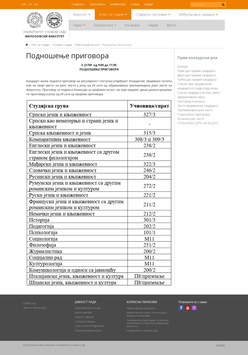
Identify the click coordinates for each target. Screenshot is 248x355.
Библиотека (103, 25)
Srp (30, 4)
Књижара (132, 25)
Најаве (153, 25)
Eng (36, 4)
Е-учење (135, 4)
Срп (24, 4)
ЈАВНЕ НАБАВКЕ (83, 312)
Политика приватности (88, 330)
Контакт (220, 345)
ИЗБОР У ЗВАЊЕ (84, 317)
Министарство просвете (141, 308)
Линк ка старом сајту (34, 307)
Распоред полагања (191, 101)
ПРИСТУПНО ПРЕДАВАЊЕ (89, 326)
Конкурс (182, 66)
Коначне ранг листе (190, 119)
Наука (77, 25)
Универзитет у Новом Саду (44, 32)
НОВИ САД (29, 303)
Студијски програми (151, 14)
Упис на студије (111, 14)
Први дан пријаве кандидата (196, 71)
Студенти (77, 4)
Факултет (80, 14)
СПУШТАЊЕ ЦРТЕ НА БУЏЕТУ (197, 123)
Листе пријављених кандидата (197, 106)
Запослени (96, 4)
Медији (149, 4)
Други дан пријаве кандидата (196, 75)
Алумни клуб (118, 4)
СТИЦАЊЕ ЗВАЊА (85, 321)
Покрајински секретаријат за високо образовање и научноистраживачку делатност (148, 323)
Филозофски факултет (44, 36)
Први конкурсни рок (87, 44)
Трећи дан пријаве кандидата (196, 80)
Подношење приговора (193, 114)
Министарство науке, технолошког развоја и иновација (147, 314)
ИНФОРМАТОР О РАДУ (88, 308)
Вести (171, 25)
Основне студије (62, 44)
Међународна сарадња (196, 14)
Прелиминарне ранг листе (195, 110)
